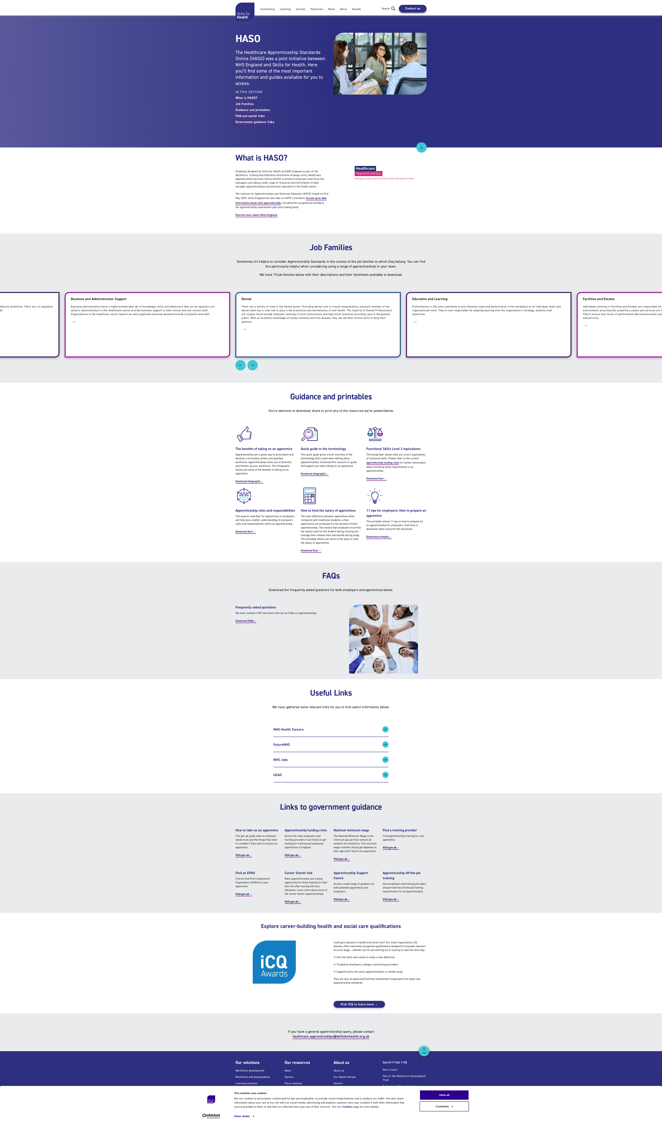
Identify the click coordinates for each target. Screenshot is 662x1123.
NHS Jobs (280, 759)
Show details (242, 1116)
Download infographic (249, 481)
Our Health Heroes (345, 1077)
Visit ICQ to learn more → (359, 1004)
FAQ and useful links (250, 116)
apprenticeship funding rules (382, 462)
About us (339, 1070)
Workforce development (249, 1070)
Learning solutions (246, 1083)
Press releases (293, 1083)
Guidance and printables (252, 110)
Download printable (379, 537)
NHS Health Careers (288, 729)
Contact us (412, 8)
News (331, 9)
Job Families (244, 104)
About (343, 9)
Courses (300, 9)
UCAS (277, 775)
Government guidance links (254, 122)
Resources (316, 9)
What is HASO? (246, 98)
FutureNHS (281, 744)
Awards (356, 9)
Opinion (289, 1077)
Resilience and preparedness (252, 1077)
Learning (285, 9)
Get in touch (390, 1069)
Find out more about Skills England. (256, 215)
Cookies (347, 1106)
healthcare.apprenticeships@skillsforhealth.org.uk (331, 1036)
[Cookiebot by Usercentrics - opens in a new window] (211, 1116)
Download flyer (376, 478)
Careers (338, 1083)
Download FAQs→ (245, 621)
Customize (442, 1106)
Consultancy (267, 9)
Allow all (444, 1095)
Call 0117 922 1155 (395, 1062)
